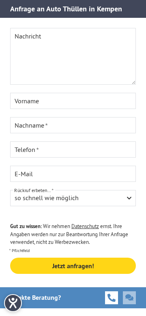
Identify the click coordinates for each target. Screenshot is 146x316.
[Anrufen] (111, 297)
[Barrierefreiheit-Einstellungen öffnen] (13, 303)
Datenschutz (85, 226)
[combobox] (73, 198)
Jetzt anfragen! (73, 266)
